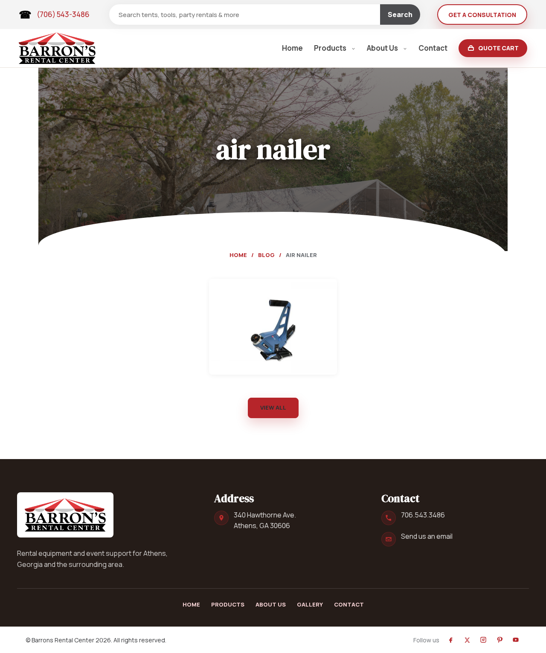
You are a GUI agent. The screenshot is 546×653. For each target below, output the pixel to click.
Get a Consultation (482, 15)
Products (330, 48)
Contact (432, 48)
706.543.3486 (423, 515)
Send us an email (427, 536)
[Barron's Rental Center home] (65, 514)
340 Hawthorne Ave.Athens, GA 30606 (265, 520)
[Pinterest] (499, 639)
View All (273, 407)
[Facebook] (451, 639)
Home (292, 48)
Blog (266, 255)
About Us (382, 48)
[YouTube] (515, 639)
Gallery (310, 604)
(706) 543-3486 (63, 14)
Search (400, 14)
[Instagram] (483, 639)
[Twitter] (467, 639)
